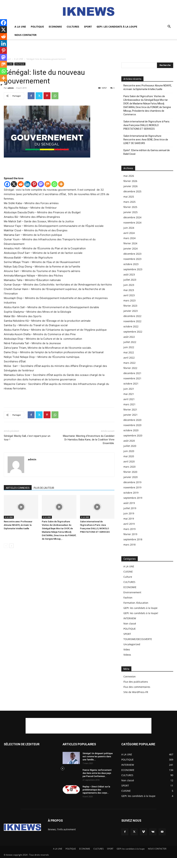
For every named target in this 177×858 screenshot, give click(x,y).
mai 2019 (128, 518)
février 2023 (130, 305)
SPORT (88, 26)
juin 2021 (128, 388)
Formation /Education (135, 602)
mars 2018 (129, 544)
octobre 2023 (130, 264)
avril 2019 (129, 523)
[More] (61, 184)
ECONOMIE (55, 26)
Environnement (132, 592)
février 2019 (130, 534)
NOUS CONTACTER (25, 35)
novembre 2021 (132, 378)
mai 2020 (128, 456)
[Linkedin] (27, 184)
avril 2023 (129, 295)
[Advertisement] (88, 48)
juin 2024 (128, 227)
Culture (127, 576)
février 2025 (130, 207)
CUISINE (128, 571)
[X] (14, 184)
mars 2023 (129, 300)
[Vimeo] (143, 831)
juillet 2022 (129, 342)
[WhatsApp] (55, 95)
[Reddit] (21, 184)
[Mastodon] (41, 184)
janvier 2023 (130, 310)
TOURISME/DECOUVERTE (137, 639)
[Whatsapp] (54, 184)
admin (11, 88)
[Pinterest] (47, 95)
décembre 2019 (132, 482)
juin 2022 (128, 347)
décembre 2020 (132, 420)
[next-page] (11, 546)
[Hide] (1, 84)
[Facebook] (31, 95)
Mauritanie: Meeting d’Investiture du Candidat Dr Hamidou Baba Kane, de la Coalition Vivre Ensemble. (88, 439)
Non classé (129, 623)
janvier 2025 (130, 212)
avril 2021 (129, 399)
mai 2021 (128, 394)
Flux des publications (135, 681)
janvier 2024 (130, 248)
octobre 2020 (130, 430)
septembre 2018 (132, 539)
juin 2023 (128, 285)
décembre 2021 (132, 373)
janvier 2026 (130, 186)
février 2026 (130, 181)
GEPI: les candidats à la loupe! (140, 613)
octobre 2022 (130, 326)
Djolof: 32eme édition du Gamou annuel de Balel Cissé (146, 152)
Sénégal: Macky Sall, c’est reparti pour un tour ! (27, 437)
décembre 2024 (132, 217)
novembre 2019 (132, 487)
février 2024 (130, 243)
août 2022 (129, 336)
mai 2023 (128, 290)
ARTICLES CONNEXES (18, 487)
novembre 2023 (132, 259)
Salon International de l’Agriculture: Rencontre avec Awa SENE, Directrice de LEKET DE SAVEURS (145, 140)
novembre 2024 (132, 222)
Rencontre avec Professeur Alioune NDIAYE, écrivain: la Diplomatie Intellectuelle (18, 525)
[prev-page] (6, 546)
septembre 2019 (132, 497)
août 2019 (129, 503)
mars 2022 (129, 362)
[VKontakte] (152, 831)
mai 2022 (128, 352)
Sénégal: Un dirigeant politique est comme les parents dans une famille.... (98, 756)
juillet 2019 (129, 508)
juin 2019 (128, 513)
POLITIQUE (37, 26)
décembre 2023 (132, 253)
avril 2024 (129, 233)
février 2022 (130, 368)
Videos (127, 654)
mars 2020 (129, 466)
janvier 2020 (130, 477)
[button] (169, 27)
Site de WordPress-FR (135, 692)
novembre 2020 (132, 425)
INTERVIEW (129, 618)
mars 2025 (129, 201)
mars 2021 (129, 404)
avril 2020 (129, 461)
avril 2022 (129, 357)
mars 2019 (129, 529)
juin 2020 (128, 451)
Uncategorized (131, 644)
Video (126, 649)
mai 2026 (128, 175)
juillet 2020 (129, 446)
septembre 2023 (132, 269)
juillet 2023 (129, 279)
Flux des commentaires (136, 687)
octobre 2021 (130, 383)
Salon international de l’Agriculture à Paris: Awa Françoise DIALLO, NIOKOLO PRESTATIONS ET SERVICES (146, 125)
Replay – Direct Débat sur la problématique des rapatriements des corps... (96, 789)
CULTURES (73, 26)
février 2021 (130, 409)
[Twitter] (39, 95)
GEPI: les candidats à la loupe (117, 26)
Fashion (127, 597)
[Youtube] (162, 831)
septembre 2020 (132, 435)
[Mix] (48, 184)
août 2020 (129, 440)
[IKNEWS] (88, 11)
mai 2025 (128, 196)
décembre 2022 (132, 316)
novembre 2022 (132, 321)
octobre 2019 (130, 492)
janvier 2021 (130, 414)
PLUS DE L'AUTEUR (44, 487)
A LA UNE (20, 26)
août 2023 (129, 274)
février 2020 (130, 471)
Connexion (129, 676)
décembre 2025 (132, 191)
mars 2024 (129, 238)
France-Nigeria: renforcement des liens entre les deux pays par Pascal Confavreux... (97, 773)
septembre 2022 (132, 331)
